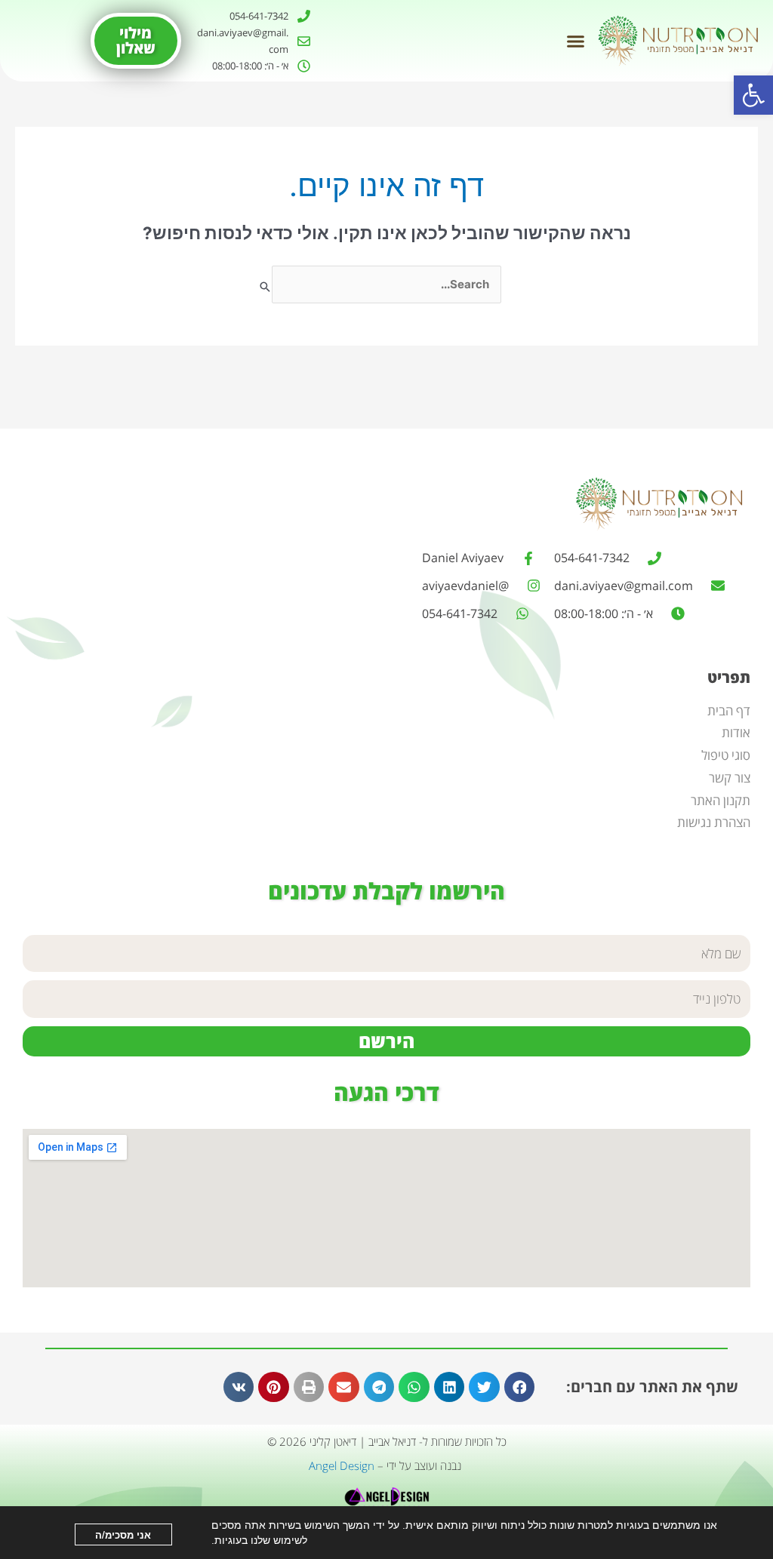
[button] (753, 95)
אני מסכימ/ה (123, 1534)
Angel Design (341, 1465)
